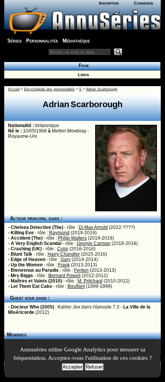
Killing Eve (22, 232)
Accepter (72, 367)
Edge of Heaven (28, 259)
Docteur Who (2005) (32, 307)
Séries (14, 41)
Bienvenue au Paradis (35, 270)
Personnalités (42, 41)
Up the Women (27, 265)
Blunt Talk (21, 254)
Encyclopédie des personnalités (49, 89)
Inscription (109, 3)
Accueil (14, 89)
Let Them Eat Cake (31, 286)
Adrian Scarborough (101, 89)
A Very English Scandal (36, 243)
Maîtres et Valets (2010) (36, 281)
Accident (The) (27, 238)
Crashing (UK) (26, 248)
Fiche (82, 65)
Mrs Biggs (22, 275)
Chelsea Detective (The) (37, 227)
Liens (82, 74)
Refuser (94, 367)
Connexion (143, 3)
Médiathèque (76, 41)
